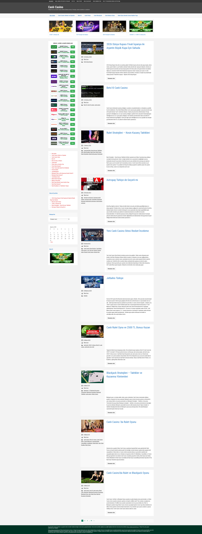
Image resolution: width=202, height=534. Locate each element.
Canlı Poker (79, 1)
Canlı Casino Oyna (56, 157)
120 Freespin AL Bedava (82, 34)
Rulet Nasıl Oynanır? (56, 184)
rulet (82, 152)
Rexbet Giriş (97, 252)
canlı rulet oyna (88, 347)
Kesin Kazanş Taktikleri (96, 150)
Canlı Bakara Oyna (97, 1)
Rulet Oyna (92, 152)
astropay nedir (88, 199)
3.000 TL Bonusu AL (54, 34)
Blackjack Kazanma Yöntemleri (96, 492)
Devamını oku (111, 78)
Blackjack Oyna (84, 494)
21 (89, 390)
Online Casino (95, 394)
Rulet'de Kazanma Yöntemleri (95, 154)
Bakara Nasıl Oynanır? (56, 178)
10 (91, 520)
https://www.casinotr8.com (133, 526)
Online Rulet (95, 443)
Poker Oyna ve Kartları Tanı (58, 164)
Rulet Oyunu (98, 152)
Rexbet (95, 250)
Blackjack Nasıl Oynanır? (57, 175)
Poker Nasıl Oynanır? (56, 166)
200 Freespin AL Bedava (109, 34)
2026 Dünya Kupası (88, 62)
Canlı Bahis (98, 248)
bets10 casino (91, 105)
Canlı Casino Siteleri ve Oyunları (62, 1)
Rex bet (91, 250)
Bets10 (73, 1)
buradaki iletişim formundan (75, 532)
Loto (88, 250)
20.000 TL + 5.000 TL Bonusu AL (138, 34)
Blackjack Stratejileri (91, 392)
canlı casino (97, 105)
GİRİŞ (72, 47)
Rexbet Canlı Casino (89, 252)
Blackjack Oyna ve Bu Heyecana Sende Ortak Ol (62, 173)
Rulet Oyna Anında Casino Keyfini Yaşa (111, 1)
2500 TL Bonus (92, 345)
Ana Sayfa (51, 1)
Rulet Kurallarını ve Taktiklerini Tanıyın (60, 186)
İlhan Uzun (86, 59)
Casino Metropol (88, 441)
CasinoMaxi (84, 443)
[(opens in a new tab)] (61, 21)
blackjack (86, 390)
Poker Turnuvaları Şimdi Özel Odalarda (60, 168)
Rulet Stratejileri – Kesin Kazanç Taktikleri (61, 205)
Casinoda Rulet (87, 150)
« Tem (51, 242)
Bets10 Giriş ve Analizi (57, 160)
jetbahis (85, 295)
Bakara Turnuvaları (56, 180)
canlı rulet (86, 345)
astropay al (90, 197)
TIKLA (72, 52)
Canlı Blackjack (87, 1)
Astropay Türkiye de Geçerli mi (58, 207)
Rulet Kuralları (87, 152)
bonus (95, 439)
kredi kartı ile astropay (91, 201)
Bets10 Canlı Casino (56, 201)
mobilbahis (89, 443)
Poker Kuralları (55, 169)
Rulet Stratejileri (84, 154)
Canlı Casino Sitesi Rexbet (90, 248)
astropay (86, 197)
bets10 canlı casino (94, 490)
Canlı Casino (55, 7)
